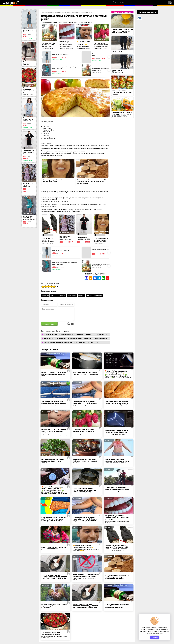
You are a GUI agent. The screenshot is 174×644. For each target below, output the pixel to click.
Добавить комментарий (49, 323)
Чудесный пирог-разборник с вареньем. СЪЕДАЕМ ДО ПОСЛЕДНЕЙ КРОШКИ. (71, 343)
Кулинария (59, 12)
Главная (43, 12)
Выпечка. (67, 12)
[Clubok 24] (12, 2)
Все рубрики (51, 12)
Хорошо (155, 637)
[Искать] (170, 2)
